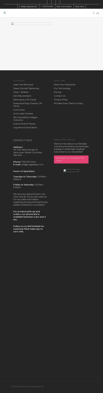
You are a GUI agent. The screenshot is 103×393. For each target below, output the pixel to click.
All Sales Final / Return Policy (68, 103)
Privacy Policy (61, 99)
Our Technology (62, 88)
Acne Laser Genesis (23, 113)
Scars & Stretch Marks (24, 123)
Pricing (57, 92)
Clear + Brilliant (21, 92)
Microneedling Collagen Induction (25, 118)
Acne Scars (19, 110)
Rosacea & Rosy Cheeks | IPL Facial (28, 104)
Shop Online (79, 6)
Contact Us (59, 96)
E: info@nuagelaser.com (28, 6)
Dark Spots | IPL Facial (24, 99)
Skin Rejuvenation (22, 96)
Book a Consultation (64, 6)
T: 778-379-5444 (47, 6)
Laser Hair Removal (23, 84)
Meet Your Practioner (65, 84)
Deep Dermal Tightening (26, 88)
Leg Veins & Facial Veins (25, 127)
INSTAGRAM (33, 226)
